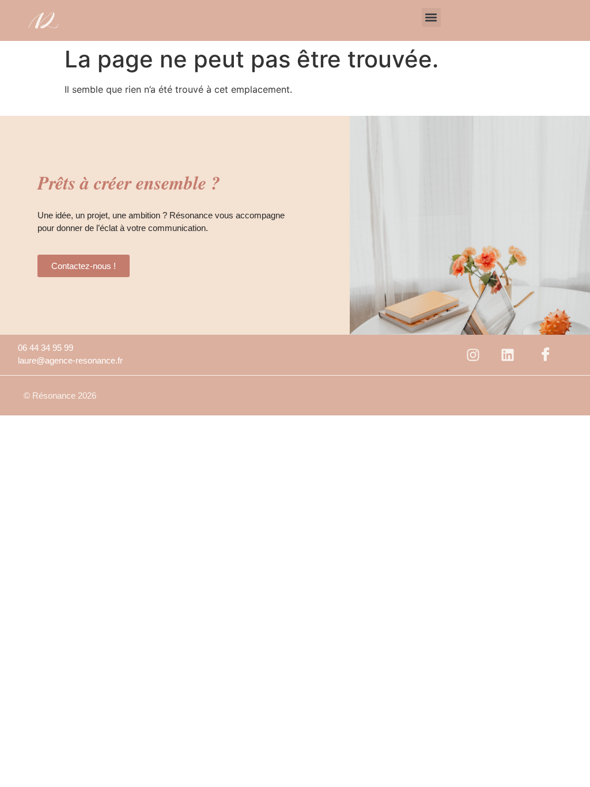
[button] (431, 17)
